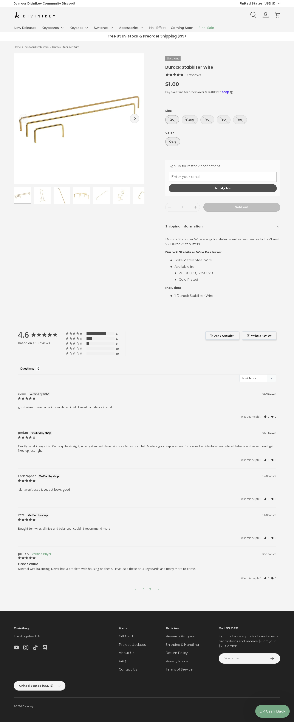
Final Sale (206, 28)
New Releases (25, 28)
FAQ (122, 661)
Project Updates (132, 645)
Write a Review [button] (261, 336)
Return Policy (177, 653)
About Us (126, 653)
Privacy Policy (177, 661)
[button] (277, 15)
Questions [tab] (27, 368)
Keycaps (76, 28)
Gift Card (126, 636)
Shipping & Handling (182, 645)
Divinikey (28, 706)
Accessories (129, 28)
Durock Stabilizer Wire (65, 46)
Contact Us (128, 669)
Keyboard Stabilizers (36, 46)
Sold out (242, 207)
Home (17, 46)
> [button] (158, 589)
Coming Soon (182, 28)
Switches (101, 28)
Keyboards (50, 28)
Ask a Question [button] (224, 336)
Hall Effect (157, 28)
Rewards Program (180, 636)
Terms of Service (179, 669)
